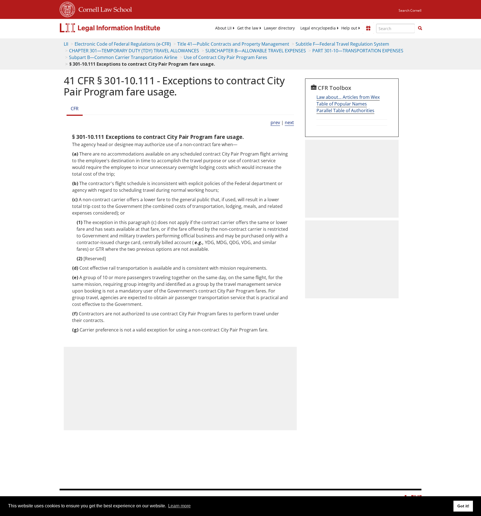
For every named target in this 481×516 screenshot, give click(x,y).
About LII (223, 28)
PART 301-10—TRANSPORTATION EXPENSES (357, 51)
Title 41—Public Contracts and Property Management (233, 44)
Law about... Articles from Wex (348, 97)
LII (66, 44)
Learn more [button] (179, 505)
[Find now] (420, 28)
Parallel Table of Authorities (345, 110)
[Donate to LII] (368, 28)
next (289, 122)
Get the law (247, 28)
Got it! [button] (463, 506)
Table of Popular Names (341, 104)
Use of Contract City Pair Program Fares (225, 57)
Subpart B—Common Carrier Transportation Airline (123, 57)
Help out (349, 28)
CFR (74, 108)
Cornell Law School (103, 8)
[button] (420, 28)
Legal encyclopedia (318, 28)
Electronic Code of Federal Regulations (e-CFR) (123, 44)
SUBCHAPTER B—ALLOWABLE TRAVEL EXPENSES (255, 51)
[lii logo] (122, 27)
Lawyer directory (279, 28)
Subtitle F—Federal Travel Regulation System (342, 44)
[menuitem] (223, 28)
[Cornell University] (67, 8)
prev (275, 122)
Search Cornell (410, 10)
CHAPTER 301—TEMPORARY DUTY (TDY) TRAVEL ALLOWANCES (134, 51)
